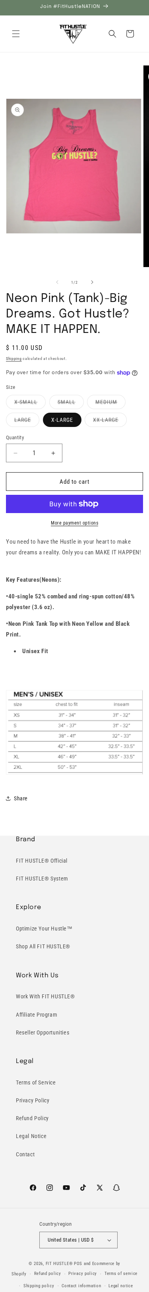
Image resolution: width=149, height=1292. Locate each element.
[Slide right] (92, 282)
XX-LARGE (110, 421)
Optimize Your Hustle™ (44, 928)
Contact (25, 1154)
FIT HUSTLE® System (42, 878)
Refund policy (47, 1273)
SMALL (71, 403)
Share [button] (21, 798)
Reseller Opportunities (42, 1032)
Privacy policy (82, 1273)
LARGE (26, 421)
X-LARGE (62, 420)
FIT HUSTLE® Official (42, 860)
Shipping (14, 358)
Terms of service (120, 1273)
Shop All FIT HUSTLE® (43, 946)
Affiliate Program (36, 1014)
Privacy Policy (32, 1100)
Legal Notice (31, 1136)
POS (78, 1263)
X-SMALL (30, 403)
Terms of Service (36, 1082)
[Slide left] (57, 282)
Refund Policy (32, 1118)
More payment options (74, 523)
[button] (16, 33)
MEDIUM (110, 403)
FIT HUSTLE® (59, 1263)
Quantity (15, 437)
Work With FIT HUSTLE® (45, 996)
